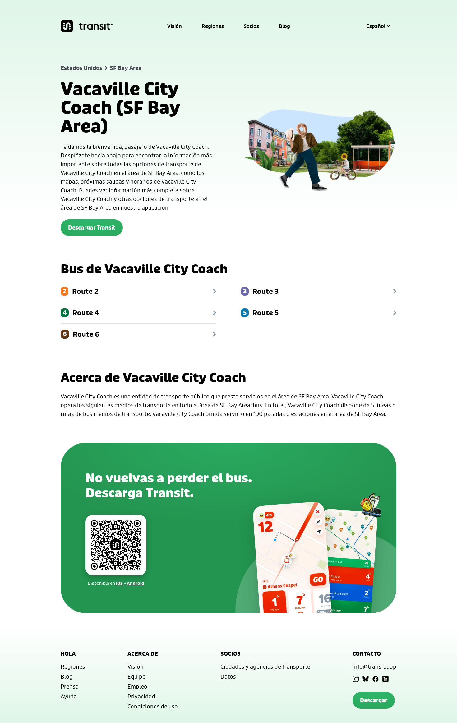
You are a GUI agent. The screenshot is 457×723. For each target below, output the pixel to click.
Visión (174, 26)
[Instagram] (356, 679)
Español (375, 26)
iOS (119, 583)
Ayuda (69, 696)
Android (135, 583)
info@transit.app (374, 666)
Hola (68, 653)
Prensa (70, 686)
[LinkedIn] (385, 679)
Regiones (213, 26)
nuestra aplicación (144, 207)
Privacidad (141, 696)
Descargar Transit (91, 227)
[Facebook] (375, 679)
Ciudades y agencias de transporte (265, 666)
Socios (251, 26)
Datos (228, 676)
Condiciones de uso (152, 706)
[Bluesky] (365, 679)
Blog (284, 26)
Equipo (136, 676)
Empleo (137, 686)
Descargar (373, 700)
